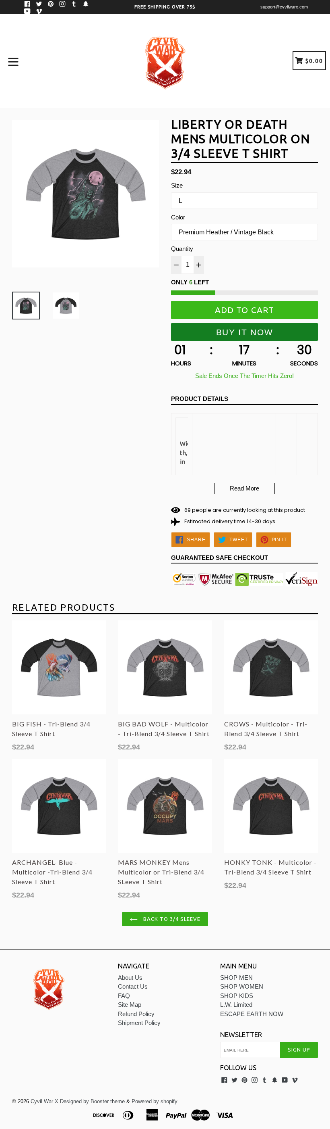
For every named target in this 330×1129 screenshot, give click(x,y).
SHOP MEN (236, 977)
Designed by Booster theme (92, 1101)
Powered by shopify (154, 1101)
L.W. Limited (236, 1004)
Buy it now (244, 332)
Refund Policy (136, 1013)
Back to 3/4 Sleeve (171, 919)
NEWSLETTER (241, 1034)
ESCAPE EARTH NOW (251, 1013)
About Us (130, 977)
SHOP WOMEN (241, 986)
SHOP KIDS (236, 995)
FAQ (124, 995)
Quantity (182, 248)
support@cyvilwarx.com (284, 6)
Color (178, 217)
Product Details (199, 398)
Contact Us (133, 986)
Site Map (129, 1004)
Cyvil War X (44, 1101)
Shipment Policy (139, 1022)
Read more (244, 488)
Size (177, 185)
